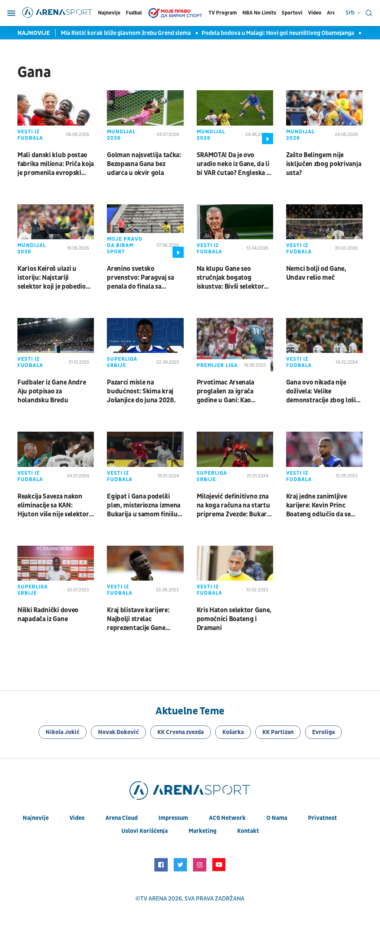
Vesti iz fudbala (30, 135)
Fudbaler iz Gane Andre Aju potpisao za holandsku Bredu (51, 391)
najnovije (36, 818)
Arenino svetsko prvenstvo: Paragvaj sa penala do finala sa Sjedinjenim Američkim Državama (141, 277)
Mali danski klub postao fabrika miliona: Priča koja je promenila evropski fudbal (55, 164)
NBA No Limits (259, 13)
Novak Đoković (118, 732)
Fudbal (134, 13)
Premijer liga (217, 365)
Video (314, 13)
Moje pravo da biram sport (124, 245)
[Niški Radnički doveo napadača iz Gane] (55, 572)
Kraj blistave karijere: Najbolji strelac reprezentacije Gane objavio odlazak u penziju (144, 619)
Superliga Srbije (122, 362)
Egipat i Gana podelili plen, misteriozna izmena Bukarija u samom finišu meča (143, 505)
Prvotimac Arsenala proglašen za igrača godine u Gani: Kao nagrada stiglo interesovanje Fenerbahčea (226, 391)
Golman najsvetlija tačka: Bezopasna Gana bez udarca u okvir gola (144, 164)
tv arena (153, 898)
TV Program (223, 13)
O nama (276, 818)
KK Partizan (278, 732)
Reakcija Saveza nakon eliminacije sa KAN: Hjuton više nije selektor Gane (53, 505)
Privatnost (322, 818)
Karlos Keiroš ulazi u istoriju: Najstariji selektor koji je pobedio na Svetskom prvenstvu (52, 277)
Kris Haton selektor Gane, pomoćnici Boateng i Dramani (234, 619)
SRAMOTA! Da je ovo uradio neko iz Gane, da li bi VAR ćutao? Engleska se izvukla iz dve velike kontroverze (235, 164)
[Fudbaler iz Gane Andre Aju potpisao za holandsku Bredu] (55, 344)
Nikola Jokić (62, 732)
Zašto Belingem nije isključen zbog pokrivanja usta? (323, 164)
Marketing (202, 831)
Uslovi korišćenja (144, 831)
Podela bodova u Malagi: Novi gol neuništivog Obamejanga (278, 33)
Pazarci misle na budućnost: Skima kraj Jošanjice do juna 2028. (141, 391)
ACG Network (227, 818)
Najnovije (109, 13)
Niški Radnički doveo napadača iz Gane (47, 614)
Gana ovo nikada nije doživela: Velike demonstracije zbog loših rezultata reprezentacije (323, 391)
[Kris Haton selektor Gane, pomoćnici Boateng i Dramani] (235, 572)
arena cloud (121, 818)
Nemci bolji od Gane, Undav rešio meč (316, 273)
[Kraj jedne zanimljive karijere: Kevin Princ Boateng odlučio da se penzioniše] (324, 458)
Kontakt (248, 831)
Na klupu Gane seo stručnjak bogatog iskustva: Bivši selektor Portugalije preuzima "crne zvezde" (230, 277)
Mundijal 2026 (121, 135)
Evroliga (323, 732)
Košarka (233, 732)
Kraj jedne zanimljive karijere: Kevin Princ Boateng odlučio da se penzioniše (318, 505)
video (77, 818)
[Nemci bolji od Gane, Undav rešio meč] (324, 231)
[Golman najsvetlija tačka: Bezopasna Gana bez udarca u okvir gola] (145, 117)
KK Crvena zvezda (180, 732)
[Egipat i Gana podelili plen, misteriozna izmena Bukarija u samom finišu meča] (145, 458)
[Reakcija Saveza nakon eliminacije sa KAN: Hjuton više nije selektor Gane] (55, 458)
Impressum (173, 818)
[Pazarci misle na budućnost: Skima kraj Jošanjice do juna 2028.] (145, 344)
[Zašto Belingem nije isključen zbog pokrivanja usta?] (324, 117)
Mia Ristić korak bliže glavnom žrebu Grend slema (126, 33)
